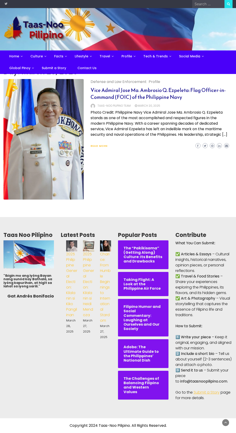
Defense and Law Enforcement (119, 81)
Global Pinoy (19, 68)
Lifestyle (81, 56)
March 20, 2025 (149, 106)
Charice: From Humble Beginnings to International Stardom (105, 287)
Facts (58, 56)
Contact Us (87, 68)
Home (14, 56)
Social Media (189, 56)
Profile (126, 56)
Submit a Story (54, 68)
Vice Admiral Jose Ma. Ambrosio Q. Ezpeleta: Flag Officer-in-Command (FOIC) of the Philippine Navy (158, 93)
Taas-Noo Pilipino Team (114, 106)
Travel (105, 56)
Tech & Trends (155, 56)
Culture (36, 56)
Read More (99, 146)
